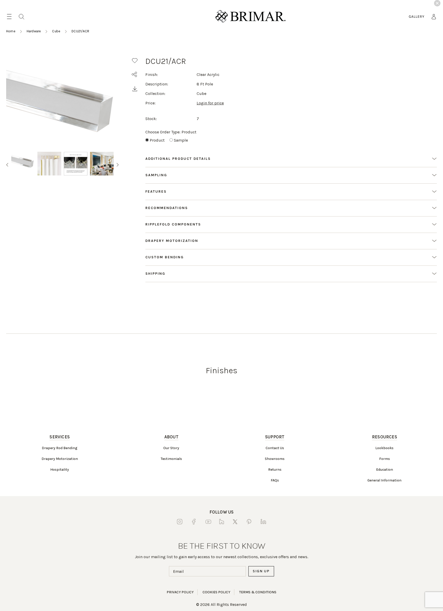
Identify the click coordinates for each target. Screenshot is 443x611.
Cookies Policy (216, 592)
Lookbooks (384, 448)
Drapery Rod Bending (59, 448)
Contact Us (275, 448)
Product (157, 140)
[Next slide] (118, 165)
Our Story (171, 448)
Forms (384, 459)
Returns (274, 469)
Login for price (210, 103)
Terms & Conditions (257, 592)
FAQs (275, 480)
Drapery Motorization (60, 459)
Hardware (34, 31)
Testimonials (171, 459)
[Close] (437, 3)
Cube (56, 31)
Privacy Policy (180, 592)
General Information (384, 480)
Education (384, 469)
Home (10, 31)
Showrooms (275, 459)
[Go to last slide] (7, 165)
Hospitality (59, 469)
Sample (181, 140)
